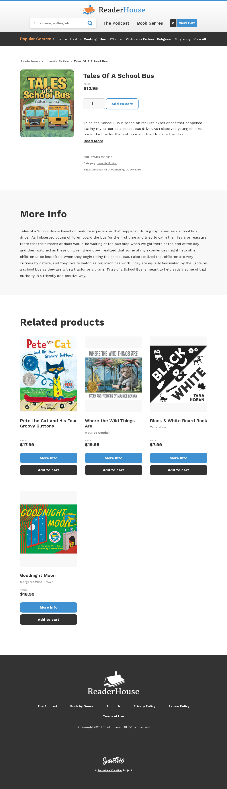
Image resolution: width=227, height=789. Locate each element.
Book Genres (150, 23)
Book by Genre (81, 706)
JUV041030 (133, 169)
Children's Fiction (140, 39)
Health (75, 39)
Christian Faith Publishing (108, 169)
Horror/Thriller (111, 39)
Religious (164, 39)
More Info (48, 458)
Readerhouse (30, 61)
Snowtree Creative (110, 770)
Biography (182, 39)
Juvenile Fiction (57, 61)
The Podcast (116, 23)
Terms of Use (113, 716)
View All (200, 39)
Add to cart (122, 104)
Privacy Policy (144, 706)
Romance (60, 39)
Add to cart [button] (48, 470)
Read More (93, 141)
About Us (113, 706)
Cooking (90, 39)
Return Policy (179, 706)
